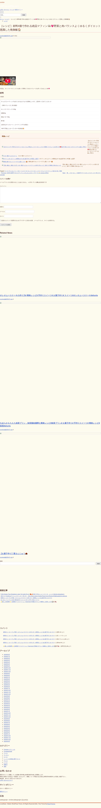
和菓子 (6, 764)
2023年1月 (7, 734)
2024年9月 (7, 696)
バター (19, 171)
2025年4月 (7, 683)
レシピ (7, 19)
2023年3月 (7, 730)
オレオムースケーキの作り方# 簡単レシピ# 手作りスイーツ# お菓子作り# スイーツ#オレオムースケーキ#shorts (49, 295)
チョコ (6, 761)
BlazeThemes (51, 804)
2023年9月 (7, 719)
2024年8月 (7, 698)
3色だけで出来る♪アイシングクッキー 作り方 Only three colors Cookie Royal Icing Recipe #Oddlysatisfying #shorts (34, 596)
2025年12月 (7, 668)
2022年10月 (7, 739)
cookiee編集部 (4, 36)
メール (2, 211)
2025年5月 (7, 681)
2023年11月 (7, 715)
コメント (3, 186)
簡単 (60, 171)
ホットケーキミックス (34, 171)
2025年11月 (7, 669)
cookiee (2, 2)
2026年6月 (7, 658)
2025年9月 (7, 673)
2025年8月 (7, 675)
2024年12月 (7, 690)
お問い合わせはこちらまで (7, 10)
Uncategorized (8, 751)
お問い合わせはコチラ (6, 780)
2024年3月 (7, 707)
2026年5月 (7, 660)
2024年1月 (7, 711)
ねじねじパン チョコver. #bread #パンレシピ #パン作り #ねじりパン (20, 600)
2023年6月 (7, 724)
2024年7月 (7, 700)
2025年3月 (7, 685)
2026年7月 (7, 656)
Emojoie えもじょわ (9, 749)
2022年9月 (7, 741)
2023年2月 (7, 732)
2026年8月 (7, 654)
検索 (1, 561)
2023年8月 (7, 720)
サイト (2, 216)
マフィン (49, 171)
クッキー (6, 755)
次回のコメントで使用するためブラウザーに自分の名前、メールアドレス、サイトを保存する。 (28, 220)
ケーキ (7, 171)
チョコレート (12, 171)
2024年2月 (7, 709)
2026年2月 (7, 666)
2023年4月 (7, 728)
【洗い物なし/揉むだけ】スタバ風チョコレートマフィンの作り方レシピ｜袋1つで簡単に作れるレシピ (80, 165)
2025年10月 (7, 671)
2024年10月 (7, 694)
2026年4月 (7, 662)
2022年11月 (7, 737)
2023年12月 (7, 713)
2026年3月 (7, 664)
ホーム (2, 19)
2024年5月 (7, 703)
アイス (6, 753)
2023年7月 (7, 722)
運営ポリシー (19, 10)
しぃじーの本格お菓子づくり (12, 759)
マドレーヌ (43, 171)
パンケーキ (24, 171)
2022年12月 (7, 736)
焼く (58, 171)
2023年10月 (7, 717)
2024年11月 (7, 692)
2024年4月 (7, 705)
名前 (2, 207)
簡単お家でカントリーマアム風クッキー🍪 (40, 161)
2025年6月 (7, 679)
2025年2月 (7, 686)
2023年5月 (7, 726)
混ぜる (54, 171)
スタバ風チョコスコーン (25, 156)
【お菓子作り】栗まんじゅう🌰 (14, 553)
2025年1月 (7, 688)
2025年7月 (7, 677)
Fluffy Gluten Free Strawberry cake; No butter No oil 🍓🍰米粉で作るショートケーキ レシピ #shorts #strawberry (32, 594)
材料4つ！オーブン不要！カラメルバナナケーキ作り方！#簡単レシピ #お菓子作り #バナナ (26, 598)
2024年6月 (7, 702)
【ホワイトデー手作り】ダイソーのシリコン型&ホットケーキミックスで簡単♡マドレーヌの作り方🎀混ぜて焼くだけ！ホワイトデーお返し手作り (93, 147)
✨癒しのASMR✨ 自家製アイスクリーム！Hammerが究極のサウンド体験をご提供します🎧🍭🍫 (28, 602)
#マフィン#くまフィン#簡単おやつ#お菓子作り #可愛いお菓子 (57, 159)
